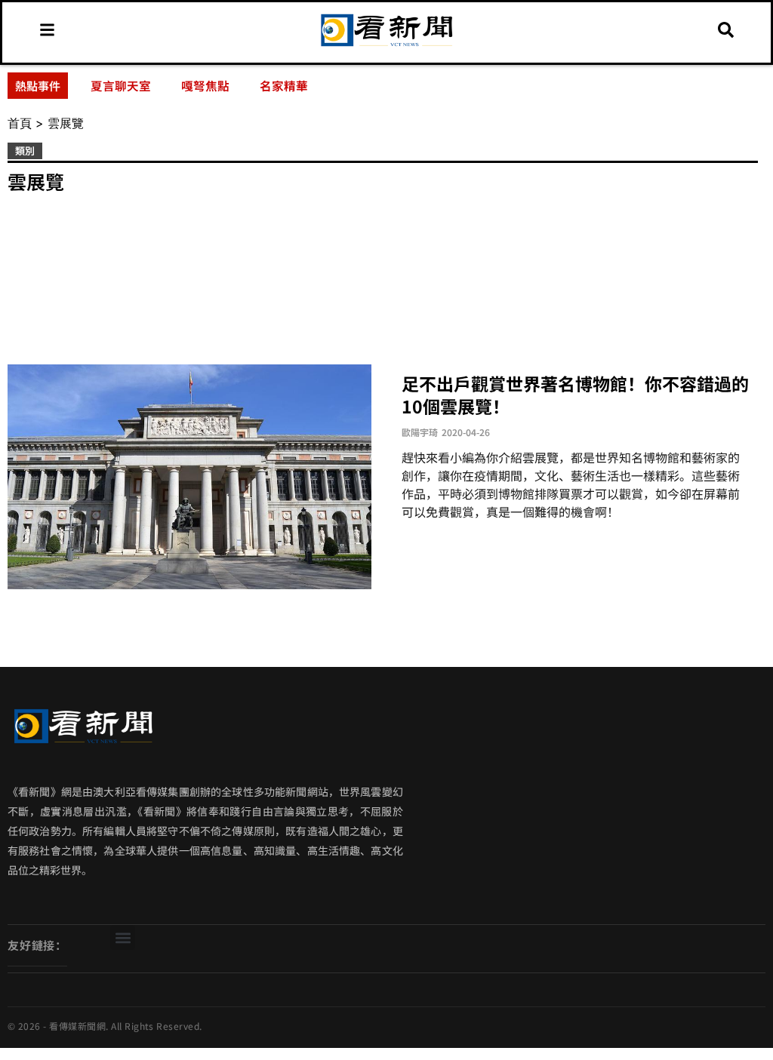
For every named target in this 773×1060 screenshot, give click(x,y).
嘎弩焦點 (205, 85)
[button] (122, 937)
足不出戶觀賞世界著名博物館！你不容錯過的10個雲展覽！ (575, 394)
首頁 (20, 123)
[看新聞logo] (386, 46)
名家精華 (284, 85)
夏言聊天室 (121, 85)
